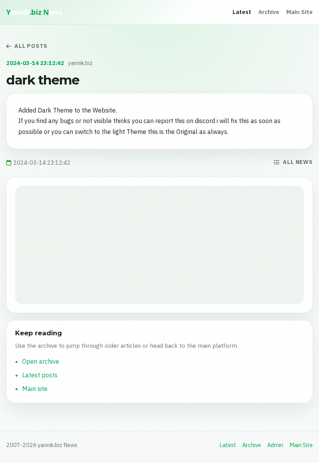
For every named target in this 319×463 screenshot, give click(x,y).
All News (298, 161)
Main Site (299, 12)
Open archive (40, 361)
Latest (242, 12)
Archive (268, 12)
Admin (275, 445)
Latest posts (40, 375)
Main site (34, 389)
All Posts (30, 45)
